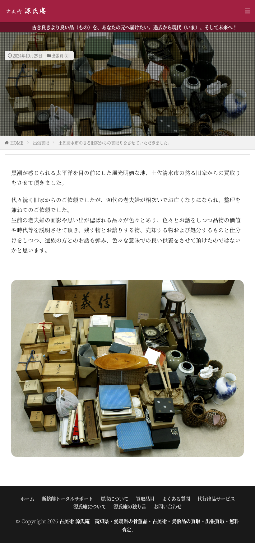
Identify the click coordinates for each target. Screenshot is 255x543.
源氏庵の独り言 (130, 506)
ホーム (27, 498)
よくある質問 (176, 498)
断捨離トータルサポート (67, 498)
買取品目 (145, 498)
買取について (114, 498)
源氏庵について (89, 506)
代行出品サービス (216, 498)
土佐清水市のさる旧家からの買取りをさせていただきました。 (115, 143)
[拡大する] (236, 288)
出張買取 (59, 56)
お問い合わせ (168, 506)
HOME (17, 143)
